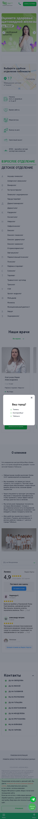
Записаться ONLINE (32, 807)
